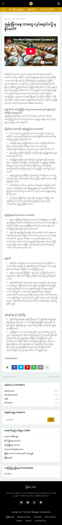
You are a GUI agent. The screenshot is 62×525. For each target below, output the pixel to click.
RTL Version (50, 517)
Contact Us (40, 520)
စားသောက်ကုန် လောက (14, 449)
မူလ (4, 9)
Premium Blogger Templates (36, 512)
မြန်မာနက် (8, 457)
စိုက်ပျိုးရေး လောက (12, 440)
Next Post (53, 376)
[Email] (40, 367)
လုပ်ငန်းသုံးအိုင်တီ (47, 9)
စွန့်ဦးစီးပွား (32, 9)
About (28, 520)
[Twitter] (21, 367)
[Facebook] (14, 367)
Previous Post (10, 376)
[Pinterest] (27, 367)
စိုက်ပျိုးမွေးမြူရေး (16, 9)
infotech (31, 402)
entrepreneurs (19, 19)
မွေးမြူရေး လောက (12, 445)
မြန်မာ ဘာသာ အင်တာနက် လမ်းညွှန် (18, 453)
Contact (38, 517)
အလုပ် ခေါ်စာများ (11, 436)
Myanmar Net (24, 517)
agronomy (31, 391)
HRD (31, 398)
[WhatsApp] (34, 367)
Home (7, 19)
